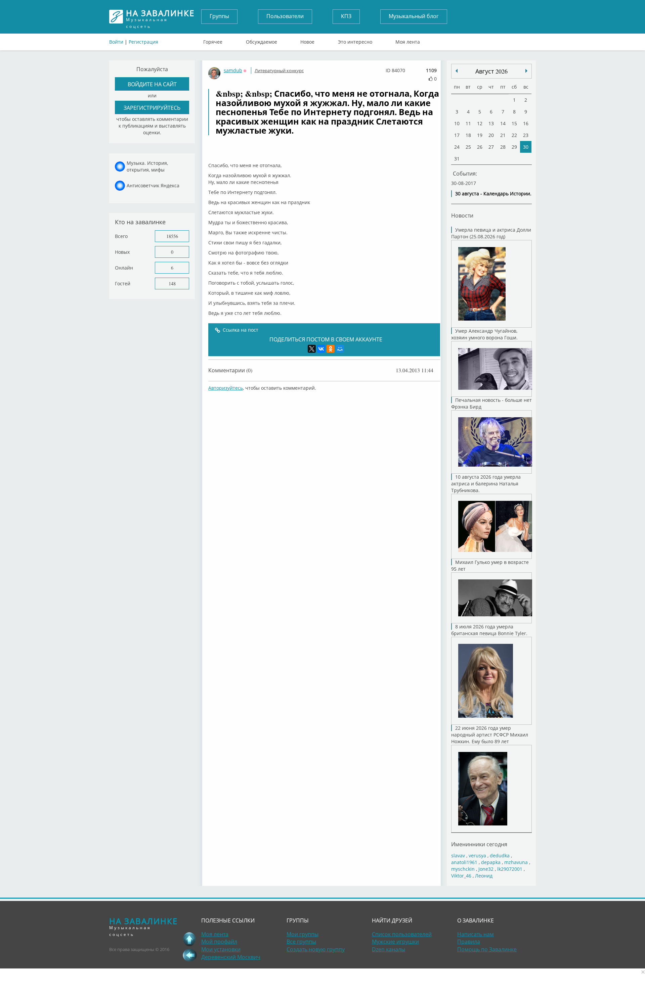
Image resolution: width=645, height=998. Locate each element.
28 (503, 147)
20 (491, 135)
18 (468, 135)
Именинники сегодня (479, 844)
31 (457, 158)
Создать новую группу (316, 949)
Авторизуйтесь (225, 388)
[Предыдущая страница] (189, 955)
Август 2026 (491, 71)
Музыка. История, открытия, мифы (147, 166)
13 (491, 123)
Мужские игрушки (395, 941)
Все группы (301, 941)
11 (468, 123)
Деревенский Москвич (230, 957)
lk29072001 (509, 869)
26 (479, 147)
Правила (468, 941)
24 (457, 147)
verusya (477, 855)
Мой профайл (219, 941)
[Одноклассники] (331, 349)
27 (491, 147)
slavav (458, 855)
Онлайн (124, 268)
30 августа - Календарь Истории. (493, 193)
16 (525, 123)
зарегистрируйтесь (152, 107)
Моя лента (407, 40)
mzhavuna (516, 862)
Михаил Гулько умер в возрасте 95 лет (490, 565)
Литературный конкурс (279, 70)
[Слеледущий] (456, 71)
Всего (121, 236)
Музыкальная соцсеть (160, 16)
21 (503, 135)
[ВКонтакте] (321, 349)
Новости (462, 215)
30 (525, 147)
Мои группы (302, 934)
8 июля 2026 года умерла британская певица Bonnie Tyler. (489, 629)
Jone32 (485, 869)
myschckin (463, 869)
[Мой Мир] (340, 349)
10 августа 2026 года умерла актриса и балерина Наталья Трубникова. (486, 483)
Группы (219, 16)
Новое (307, 40)
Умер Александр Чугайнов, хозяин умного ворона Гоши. (484, 334)
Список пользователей (402, 934)
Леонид (483, 875)
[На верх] (189, 939)
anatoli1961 (464, 862)
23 (525, 135)
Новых (122, 252)
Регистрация (143, 42)
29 (514, 147)
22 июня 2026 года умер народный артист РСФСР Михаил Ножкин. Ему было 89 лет (489, 735)
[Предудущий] (526, 71)
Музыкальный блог (414, 16)
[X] (312, 349)
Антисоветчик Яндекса (153, 185)
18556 (172, 236)
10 (457, 123)
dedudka (500, 855)
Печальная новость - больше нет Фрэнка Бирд (491, 403)
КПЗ (346, 16)
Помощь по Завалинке (487, 949)
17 (457, 135)
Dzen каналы (388, 949)
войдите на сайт (152, 84)
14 (503, 123)
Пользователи (285, 16)
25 (468, 147)
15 (514, 123)
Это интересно (355, 40)
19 (479, 135)
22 (514, 135)
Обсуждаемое (261, 40)
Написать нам (475, 934)
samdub (233, 70)
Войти (116, 42)
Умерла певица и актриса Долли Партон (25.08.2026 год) (491, 233)
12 (479, 123)
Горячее (212, 40)
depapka (491, 862)
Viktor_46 (461, 875)
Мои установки (221, 949)
